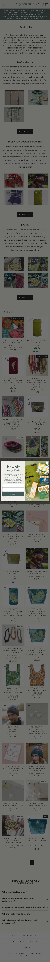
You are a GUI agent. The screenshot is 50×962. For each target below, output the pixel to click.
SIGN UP (13, 494)
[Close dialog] (47, 462)
